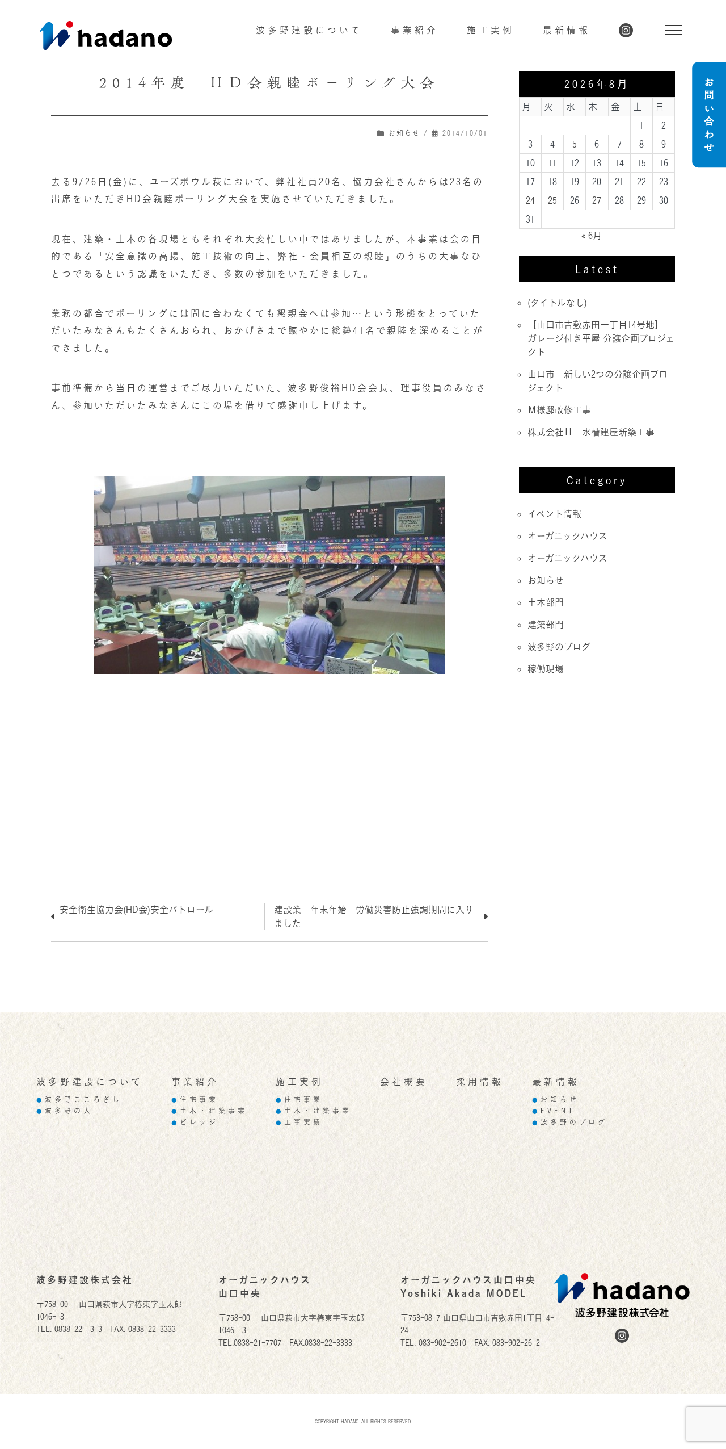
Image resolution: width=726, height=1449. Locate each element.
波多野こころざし (79, 1099)
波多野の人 (64, 1111)
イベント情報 (554, 514)
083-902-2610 (442, 1342)
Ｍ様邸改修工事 (559, 410)
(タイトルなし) (557, 302)
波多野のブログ (558, 646)
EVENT (553, 1111)
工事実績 (299, 1122)
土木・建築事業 (209, 1111)
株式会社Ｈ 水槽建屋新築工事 (591, 432)
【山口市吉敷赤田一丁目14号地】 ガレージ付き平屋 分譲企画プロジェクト (600, 338)
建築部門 (545, 624)
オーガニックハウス (567, 536)
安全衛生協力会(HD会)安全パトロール (136, 909)
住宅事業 (194, 1099)
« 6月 (591, 235)
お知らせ (404, 133)
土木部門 (545, 602)
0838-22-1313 (78, 1329)
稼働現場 (545, 669)
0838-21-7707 (257, 1342)
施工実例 (490, 30)
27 (596, 200)
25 (552, 200)
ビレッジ (194, 1122)
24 (530, 200)
